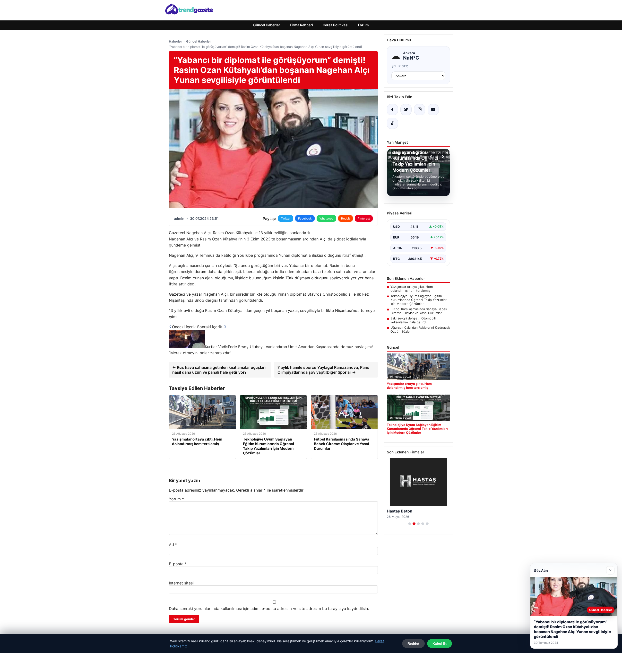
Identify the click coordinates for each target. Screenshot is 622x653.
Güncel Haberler (266, 25)
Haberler (175, 41)
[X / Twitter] (406, 109)
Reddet (413, 643)
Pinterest (364, 218)
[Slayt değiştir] (409, 523)
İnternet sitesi (181, 583)
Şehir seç (400, 66)
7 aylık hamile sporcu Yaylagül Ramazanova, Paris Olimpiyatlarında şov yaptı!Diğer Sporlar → (323, 370)
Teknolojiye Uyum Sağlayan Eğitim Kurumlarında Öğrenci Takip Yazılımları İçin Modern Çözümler (418, 300)
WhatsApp (326, 218)
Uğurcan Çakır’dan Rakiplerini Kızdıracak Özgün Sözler (420, 329)
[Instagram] (419, 109)
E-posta (178, 563)
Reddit (345, 218)
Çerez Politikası (335, 25)
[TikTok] (392, 123)
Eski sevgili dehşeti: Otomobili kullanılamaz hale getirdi (413, 320)
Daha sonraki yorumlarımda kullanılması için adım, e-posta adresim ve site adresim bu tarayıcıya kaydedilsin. (269, 608)
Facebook (305, 218)
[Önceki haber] (432, 156)
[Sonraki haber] (442, 156)
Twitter (285, 218)
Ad (173, 544)
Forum (363, 25)
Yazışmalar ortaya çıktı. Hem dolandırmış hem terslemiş (411, 288)
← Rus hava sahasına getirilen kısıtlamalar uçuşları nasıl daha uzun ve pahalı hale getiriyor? (219, 370)
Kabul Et (439, 643)
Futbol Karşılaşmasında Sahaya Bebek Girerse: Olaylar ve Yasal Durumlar (418, 311)
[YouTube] (433, 109)
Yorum (176, 498)
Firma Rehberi (301, 25)
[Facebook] (392, 109)
